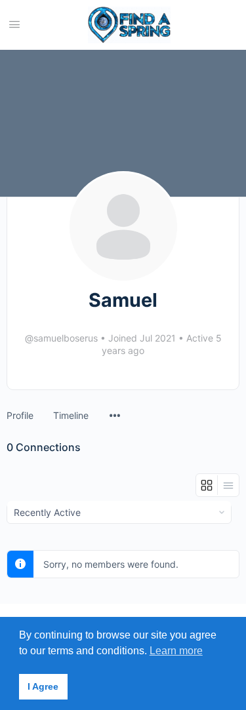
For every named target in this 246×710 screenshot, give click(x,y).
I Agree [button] (43, 686)
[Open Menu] (14, 24)
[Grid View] (207, 485)
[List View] (228, 485)
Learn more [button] (176, 650)
